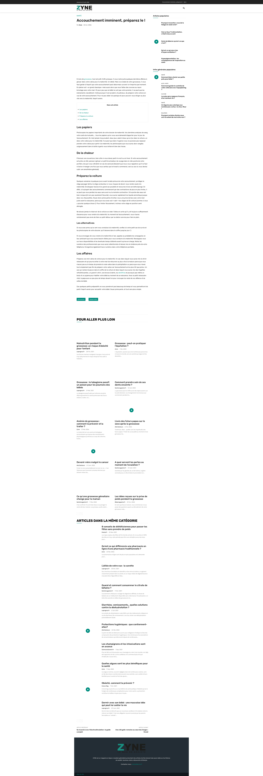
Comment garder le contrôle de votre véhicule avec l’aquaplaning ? (173, 87)
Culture (163, 94)
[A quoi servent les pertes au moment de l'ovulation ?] (131, 451)
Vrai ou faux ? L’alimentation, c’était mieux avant (171, 33)
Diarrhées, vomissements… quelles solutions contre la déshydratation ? (125, 606)
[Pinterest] (102, 309)
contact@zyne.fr (137, 764)
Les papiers (83, 109)
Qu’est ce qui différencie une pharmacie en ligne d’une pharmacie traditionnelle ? (124, 547)
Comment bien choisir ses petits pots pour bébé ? (173, 78)
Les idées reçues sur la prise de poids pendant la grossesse (131, 497)
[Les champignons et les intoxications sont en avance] (88, 650)
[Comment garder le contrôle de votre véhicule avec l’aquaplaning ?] (156, 86)
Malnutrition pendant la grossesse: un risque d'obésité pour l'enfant (92, 346)
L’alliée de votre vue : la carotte (118, 565)
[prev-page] (78, 513)
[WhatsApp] (107, 309)
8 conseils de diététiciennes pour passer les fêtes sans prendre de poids (124, 527)
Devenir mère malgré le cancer (92, 462)
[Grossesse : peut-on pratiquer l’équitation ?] (131, 332)
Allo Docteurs (119, 427)
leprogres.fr (81, 351)
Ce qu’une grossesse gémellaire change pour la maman (93, 497)
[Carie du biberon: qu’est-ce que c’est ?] (156, 41)
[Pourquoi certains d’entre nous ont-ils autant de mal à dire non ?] (156, 115)
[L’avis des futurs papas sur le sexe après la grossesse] (131, 410)
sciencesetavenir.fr (108, 649)
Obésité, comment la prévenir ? (118, 683)
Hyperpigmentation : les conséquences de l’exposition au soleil (173, 60)
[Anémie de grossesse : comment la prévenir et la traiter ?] (93, 410)
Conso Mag (105, 686)
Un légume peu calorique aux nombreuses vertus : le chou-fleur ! (173, 107)
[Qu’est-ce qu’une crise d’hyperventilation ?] (156, 50)
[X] (98, 309)
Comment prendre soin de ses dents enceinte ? (130, 383)
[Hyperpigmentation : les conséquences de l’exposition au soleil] (156, 60)
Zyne (80, 25)
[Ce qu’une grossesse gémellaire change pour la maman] (93, 485)
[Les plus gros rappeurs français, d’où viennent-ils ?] (156, 96)
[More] (112, 309)
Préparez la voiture (86, 116)
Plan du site (80, 774)
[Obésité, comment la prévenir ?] (88, 689)
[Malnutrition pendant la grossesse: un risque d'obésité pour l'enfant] (93, 332)
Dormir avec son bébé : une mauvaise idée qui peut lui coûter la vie (123, 703)
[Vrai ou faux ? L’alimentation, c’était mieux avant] (156, 32)
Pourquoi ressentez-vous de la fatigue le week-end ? (172, 24)
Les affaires (83, 119)
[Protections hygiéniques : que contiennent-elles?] (88, 631)
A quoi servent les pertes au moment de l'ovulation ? (129, 463)
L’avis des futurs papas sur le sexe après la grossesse (130, 422)
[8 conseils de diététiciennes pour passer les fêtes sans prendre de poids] (88, 533)
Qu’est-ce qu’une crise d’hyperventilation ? (169, 51)
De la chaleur (84, 113)
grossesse (88, 79)
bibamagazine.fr (120, 502)
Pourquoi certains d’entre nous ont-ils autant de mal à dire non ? (173, 116)
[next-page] (81, 513)
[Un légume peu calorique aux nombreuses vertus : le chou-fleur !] (156, 105)
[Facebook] (93, 309)
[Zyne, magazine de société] (84, 8)
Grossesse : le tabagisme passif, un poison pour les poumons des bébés (93, 385)
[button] (183, 8)
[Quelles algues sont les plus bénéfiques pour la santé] (88, 670)
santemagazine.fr (120, 388)
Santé (79, 16)
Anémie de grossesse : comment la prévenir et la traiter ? (90, 424)
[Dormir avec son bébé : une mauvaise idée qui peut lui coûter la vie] (88, 709)
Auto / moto (164, 83)
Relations (164, 113)
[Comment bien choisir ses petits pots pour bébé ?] (156, 77)
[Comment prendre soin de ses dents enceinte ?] (131, 371)
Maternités (93, 299)
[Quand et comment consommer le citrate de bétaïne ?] (88, 591)
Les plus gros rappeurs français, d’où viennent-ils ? (173, 97)
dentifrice (121, 273)
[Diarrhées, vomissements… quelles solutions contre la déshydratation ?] (88, 611)
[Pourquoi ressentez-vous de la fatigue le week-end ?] (156, 23)
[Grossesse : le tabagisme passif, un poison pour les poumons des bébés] (93, 371)
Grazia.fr (104, 532)
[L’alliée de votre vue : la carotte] (88, 572)
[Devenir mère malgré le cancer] (93, 451)
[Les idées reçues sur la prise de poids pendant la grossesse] (131, 485)
